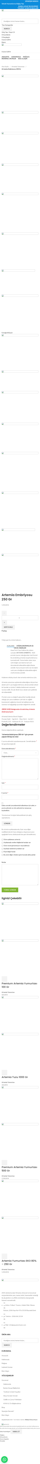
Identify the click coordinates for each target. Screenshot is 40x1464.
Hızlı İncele (10, 979)
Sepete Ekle (8, 627)
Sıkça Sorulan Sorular (10, 1396)
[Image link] (20, 1285)
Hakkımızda (5, 1359)
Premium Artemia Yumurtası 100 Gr (19, 985)
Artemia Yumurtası (18, 66)
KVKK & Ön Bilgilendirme (12, 1403)
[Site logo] (15, 14)
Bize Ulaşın (5, 1371)
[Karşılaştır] (16, 979)
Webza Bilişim (31, 1419)
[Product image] (20, 958)
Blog (3, 1407)
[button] (4, 979)
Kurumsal (5, 1380)
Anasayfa (5, 1355)
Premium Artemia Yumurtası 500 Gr (19, 1168)
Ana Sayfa (5, 66)
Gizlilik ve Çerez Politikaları (12, 1399)
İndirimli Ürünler (7, 1367)
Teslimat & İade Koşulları (11, 1392)
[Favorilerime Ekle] (4, 635)
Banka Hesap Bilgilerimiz (11, 1388)
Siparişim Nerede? (8, 1411)
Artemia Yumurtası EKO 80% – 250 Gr (19, 1262)
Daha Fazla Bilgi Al (5, 1431)
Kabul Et (16, 1431)
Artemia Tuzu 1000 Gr (15, 1077)
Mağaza (4, 1363)
